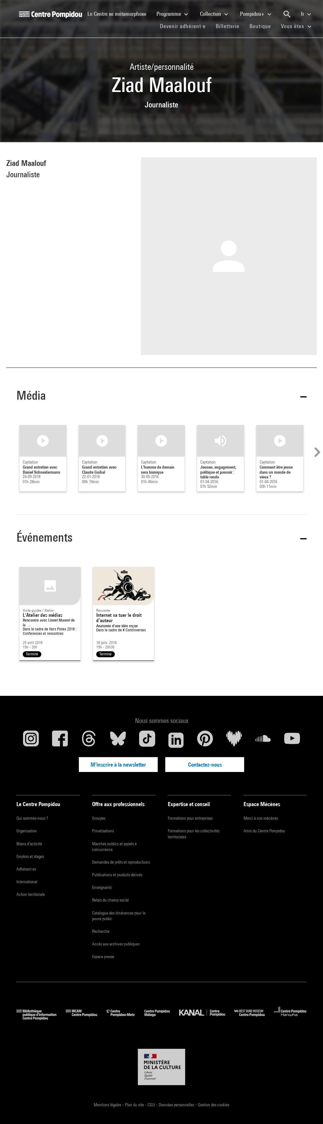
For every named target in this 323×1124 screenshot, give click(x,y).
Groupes (98, 818)
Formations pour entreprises (190, 818)
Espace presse (103, 956)
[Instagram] (30, 740)
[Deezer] (234, 740)
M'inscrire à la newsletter (118, 764)
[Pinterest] (205, 740)
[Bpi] (41, 1018)
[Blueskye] (117, 740)
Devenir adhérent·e (185, 25)
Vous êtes (293, 26)
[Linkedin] (176, 740)
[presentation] (316, 452)
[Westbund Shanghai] (254, 1018)
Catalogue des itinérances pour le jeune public (118, 915)
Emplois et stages (30, 856)
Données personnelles (177, 1104)
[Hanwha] (290, 1018)
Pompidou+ (253, 13)
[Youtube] (292, 740)
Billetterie (227, 26)
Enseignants (102, 887)
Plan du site (135, 1104)
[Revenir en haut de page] (308, 1109)
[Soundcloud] (263, 740)
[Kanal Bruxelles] (206, 1018)
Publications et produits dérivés (117, 874)
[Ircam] (86, 1018)
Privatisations (103, 830)
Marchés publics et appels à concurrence (114, 846)
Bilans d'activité (29, 843)
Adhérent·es (26, 869)
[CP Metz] (125, 1018)
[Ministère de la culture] (161, 1067)
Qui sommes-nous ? (32, 818)
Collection (211, 13)
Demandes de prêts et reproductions (121, 862)
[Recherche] (287, 14)
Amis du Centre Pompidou (264, 830)
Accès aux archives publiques (115, 943)
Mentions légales (108, 1104)
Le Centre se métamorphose (119, 13)
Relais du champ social (110, 899)
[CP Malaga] (161, 1018)
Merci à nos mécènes (261, 818)
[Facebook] (59, 740)
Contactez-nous (205, 764)
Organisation (26, 830)
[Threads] (88, 740)
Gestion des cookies (213, 1104)
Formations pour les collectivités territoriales (194, 833)
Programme (169, 13)
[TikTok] (147, 740)
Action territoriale (30, 894)
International (26, 881)
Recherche (100, 931)
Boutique (263, 25)
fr (303, 13)
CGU (152, 1104)
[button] (161, 396)
